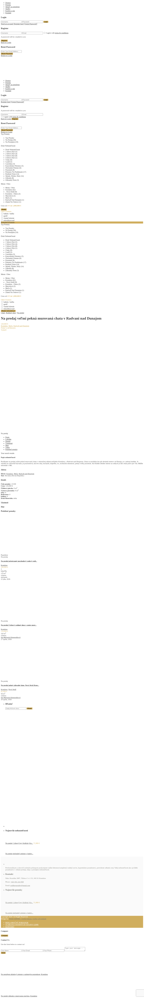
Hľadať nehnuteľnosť (8, 311)
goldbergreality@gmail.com (20, 885)
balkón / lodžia (9, 214)
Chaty (3, 313)
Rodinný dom (11, 313)
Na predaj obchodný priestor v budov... (19, 854)
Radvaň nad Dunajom (21, 326)
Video (7, 447)
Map (7, 445)
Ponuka (8, 5)
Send (3, 953)
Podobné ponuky (11, 449)
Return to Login (6, 56)
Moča (11, 326)
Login (46, 22)
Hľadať (29, 708)
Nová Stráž (12, 689)
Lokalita (8, 439)
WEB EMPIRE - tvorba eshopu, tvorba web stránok (27, 919)
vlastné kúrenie (9, 218)
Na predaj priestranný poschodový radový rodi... (19, 561)
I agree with (57, 33)
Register (4, 40)
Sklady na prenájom (12, 7)
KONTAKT (9, 927)
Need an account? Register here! (12, 24)
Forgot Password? (30, 24)
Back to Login (6, 43)
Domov (8, 3)
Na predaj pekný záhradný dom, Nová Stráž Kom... (20, 685)
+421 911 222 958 (17, 882)
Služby (7, 9)
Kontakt (8, 13)
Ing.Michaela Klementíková (10, 637)
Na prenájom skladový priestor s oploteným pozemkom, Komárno (24, 974)
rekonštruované (9, 220)
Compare (4, 935)
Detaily (8, 441)
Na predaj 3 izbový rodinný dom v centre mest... (19, 625)
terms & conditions (61, 33)
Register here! (6, 102)
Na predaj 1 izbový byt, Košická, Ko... (19, 843)
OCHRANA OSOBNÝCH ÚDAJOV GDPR (21, 925)
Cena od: (4, 206)
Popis (7, 437)
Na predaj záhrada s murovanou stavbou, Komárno (19, 996)
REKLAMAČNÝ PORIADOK (16, 923)
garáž (5, 216)
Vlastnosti (8, 443)
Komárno (4, 326)
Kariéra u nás (10, 11)
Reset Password (7, 54)
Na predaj (20, 313)
